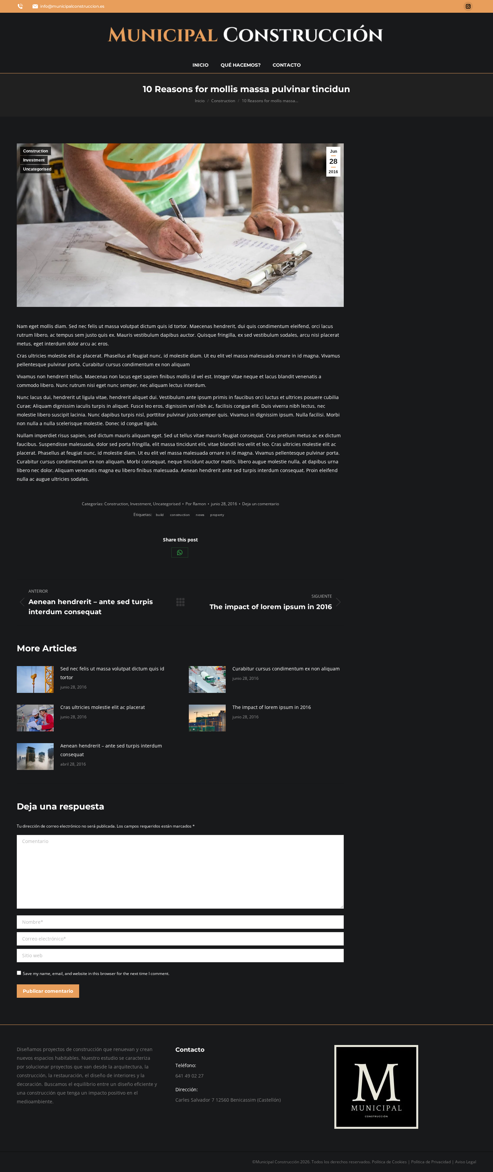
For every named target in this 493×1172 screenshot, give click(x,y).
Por (195, 504)
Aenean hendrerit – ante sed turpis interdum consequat (111, 750)
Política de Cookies (389, 1162)
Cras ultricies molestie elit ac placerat (102, 707)
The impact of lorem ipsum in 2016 (271, 707)
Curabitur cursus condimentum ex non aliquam (286, 668)
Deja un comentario (260, 504)
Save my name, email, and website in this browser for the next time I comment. (96, 973)
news (200, 515)
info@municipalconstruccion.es (72, 6)
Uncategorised (37, 169)
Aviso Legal (465, 1162)
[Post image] (35, 679)
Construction (35, 151)
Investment (34, 160)
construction (180, 515)
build (160, 515)
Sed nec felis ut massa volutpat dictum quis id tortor (112, 672)
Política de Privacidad (431, 1162)
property (217, 515)
